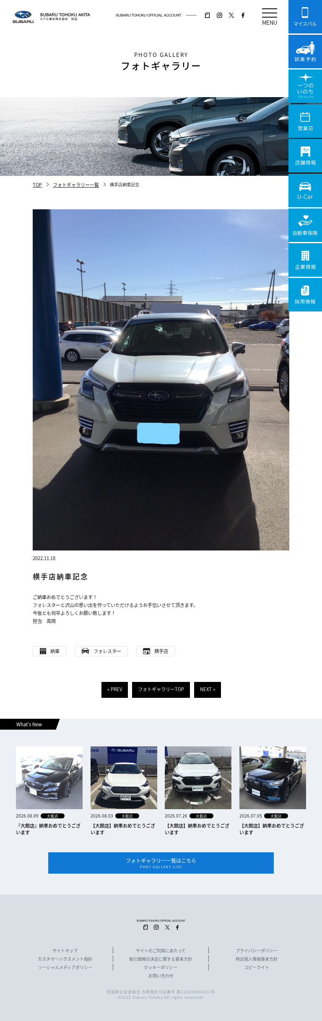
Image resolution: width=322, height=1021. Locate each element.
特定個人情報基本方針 (257, 959)
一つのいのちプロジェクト (305, 86)
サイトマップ (65, 951)
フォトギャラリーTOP (161, 689)
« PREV (114, 689)
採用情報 (305, 294)
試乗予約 (305, 51)
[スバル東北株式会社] (67, 16)
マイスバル (305, 16)
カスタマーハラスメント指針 (65, 959)
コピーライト (256, 967)
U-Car (305, 190)
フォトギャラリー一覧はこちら (161, 863)
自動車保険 (305, 225)
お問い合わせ (161, 976)
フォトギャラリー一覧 (76, 184)
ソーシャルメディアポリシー (65, 967)
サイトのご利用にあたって (161, 951)
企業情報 (305, 260)
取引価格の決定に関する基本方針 (160, 959)
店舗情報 (305, 155)
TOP (37, 184)
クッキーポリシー (160, 967)
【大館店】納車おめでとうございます (123, 829)
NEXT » (207, 689)
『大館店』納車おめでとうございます (48, 829)
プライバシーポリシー (257, 951)
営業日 (305, 121)
